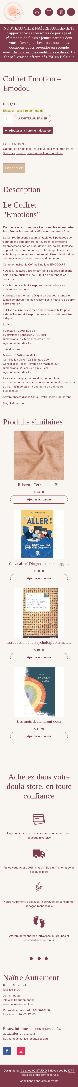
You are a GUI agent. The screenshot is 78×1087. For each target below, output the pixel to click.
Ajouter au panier (32, 118)
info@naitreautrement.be (19, 999)
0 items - (61, 12)
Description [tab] (14, 168)
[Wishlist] (49, 12)
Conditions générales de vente (39, 1080)
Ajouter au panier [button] (39, 499)
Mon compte (37, 12)
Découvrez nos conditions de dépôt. (41, 52)
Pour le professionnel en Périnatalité (39, 153)
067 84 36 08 (11, 995)
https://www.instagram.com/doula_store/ (21, 1051)
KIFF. (71, 1070)
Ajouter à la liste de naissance (30, 130)
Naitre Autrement (13, 12)
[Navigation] (71, 12)
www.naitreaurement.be (18, 1004)
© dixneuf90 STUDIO (33, 1070)
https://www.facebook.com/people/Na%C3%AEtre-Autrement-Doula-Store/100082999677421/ (7, 1051)
